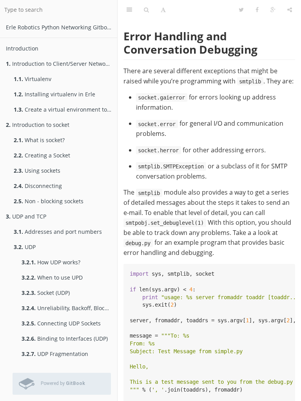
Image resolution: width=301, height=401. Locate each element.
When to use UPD (52, 277)
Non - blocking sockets (48, 201)
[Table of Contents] (129, 10)
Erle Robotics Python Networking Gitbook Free (61, 27)
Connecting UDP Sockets (61, 323)
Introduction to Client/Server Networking (61, 63)
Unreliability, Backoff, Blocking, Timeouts (69, 308)
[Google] (273, 10)
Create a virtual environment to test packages (65, 109)
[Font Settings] (163, 10)
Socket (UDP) (46, 292)
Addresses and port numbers (58, 231)
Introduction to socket (37, 124)
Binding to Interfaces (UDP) (65, 338)
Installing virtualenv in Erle (54, 94)
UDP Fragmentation (55, 354)
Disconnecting (38, 186)
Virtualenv (32, 79)
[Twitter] (241, 10)
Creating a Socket (42, 155)
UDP (25, 247)
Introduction (22, 48)
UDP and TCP (26, 216)
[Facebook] (257, 10)
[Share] (289, 10)
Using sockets (37, 170)
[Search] (146, 10)
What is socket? (39, 140)
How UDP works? (51, 262)
